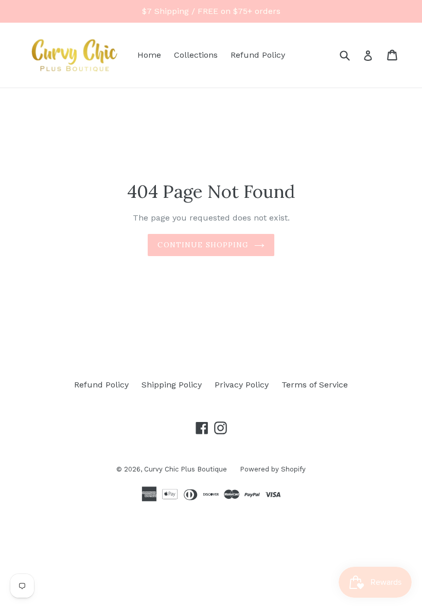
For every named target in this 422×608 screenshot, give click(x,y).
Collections (196, 55)
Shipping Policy (172, 385)
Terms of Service (315, 385)
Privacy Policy (242, 385)
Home (149, 55)
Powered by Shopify (273, 469)
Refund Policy (258, 55)
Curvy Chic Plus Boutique (185, 469)
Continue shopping (203, 244)
